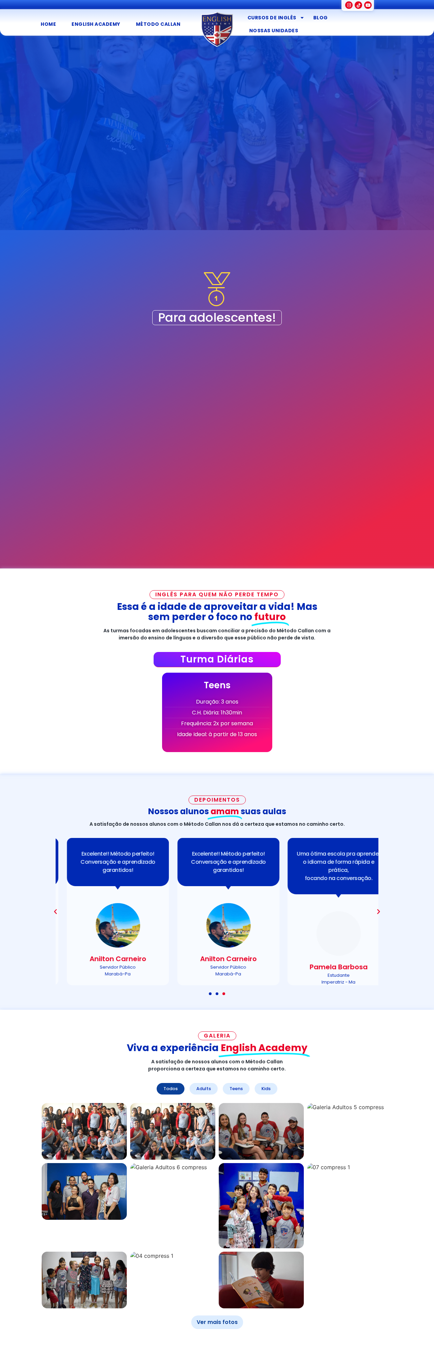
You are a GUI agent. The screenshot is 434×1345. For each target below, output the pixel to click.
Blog (320, 17)
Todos (170, 1088)
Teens (236, 1088)
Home (48, 24)
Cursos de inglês (272, 17)
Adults (203, 1088)
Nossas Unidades (273, 30)
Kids (266, 1088)
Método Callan (158, 24)
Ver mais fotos (217, 1322)
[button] (55, 912)
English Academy (96, 24)
